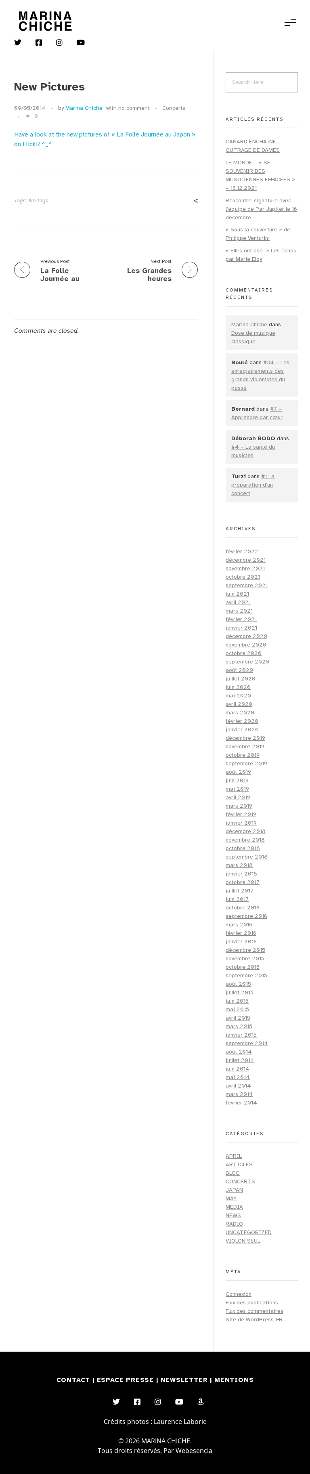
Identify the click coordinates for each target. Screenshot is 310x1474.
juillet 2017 (239, 890)
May (231, 1198)
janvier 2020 (242, 729)
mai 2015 (237, 1009)
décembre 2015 (245, 950)
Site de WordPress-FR (254, 1319)
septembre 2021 (247, 585)
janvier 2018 (241, 873)
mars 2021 (239, 610)
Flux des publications (252, 1302)
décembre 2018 (246, 831)
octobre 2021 (243, 576)
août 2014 (239, 1051)
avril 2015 (238, 1017)
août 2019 (238, 771)
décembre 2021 (246, 559)
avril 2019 (238, 797)
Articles (239, 1164)
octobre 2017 (243, 882)
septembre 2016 (246, 916)
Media (234, 1206)
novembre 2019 (245, 746)
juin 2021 (237, 593)
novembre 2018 (245, 839)
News (233, 1215)
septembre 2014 (247, 1043)
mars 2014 (239, 1094)
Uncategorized (249, 1232)
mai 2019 (237, 788)
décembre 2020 (246, 636)
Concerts (173, 108)
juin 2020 (238, 687)
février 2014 (241, 1102)
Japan (234, 1189)
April (234, 1156)
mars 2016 (239, 924)
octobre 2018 (243, 848)
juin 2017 (237, 899)
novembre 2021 (245, 568)
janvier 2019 (241, 822)
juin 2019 (237, 780)
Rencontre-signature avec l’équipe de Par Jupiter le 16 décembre (261, 209)
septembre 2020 (247, 661)
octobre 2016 (243, 907)
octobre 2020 (244, 653)
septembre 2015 (246, 975)
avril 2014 (238, 1085)
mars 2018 (239, 865)
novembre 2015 (245, 958)
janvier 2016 (241, 941)
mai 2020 (238, 695)
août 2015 (238, 984)
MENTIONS (233, 1380)
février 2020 (242, 721)
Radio (234, 1223)
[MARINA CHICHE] (44, 21)
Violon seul (243, 1240)
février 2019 (241, 814)
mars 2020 (240, 712)
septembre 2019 (246, 763)
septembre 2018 (247, 856)
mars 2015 (239, 1026)
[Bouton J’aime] (27, 116)
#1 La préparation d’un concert (252, 485)
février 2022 (242, 551)
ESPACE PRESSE (126, 1380)
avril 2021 (238, 602)
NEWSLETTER (185, 1380)
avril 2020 (239, 704)
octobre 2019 (243, 755)
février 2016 (241, 933)
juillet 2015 (239, 992)
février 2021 (241, 619)
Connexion (238, 1294)
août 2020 (239, 670)
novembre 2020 (246, 644)
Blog (233, 1173)
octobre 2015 (243, 967)
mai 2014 (238, 1077)
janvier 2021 (241, 627)
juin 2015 (237, 1000)
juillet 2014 (240, 1060)
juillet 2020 (241, 678)
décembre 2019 (245, 738)
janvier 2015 (241, 1034)
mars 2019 (239, 805)
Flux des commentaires (254, 1311)
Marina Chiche (84, 108)
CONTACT (73, 1380)
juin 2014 (237, 1068)
